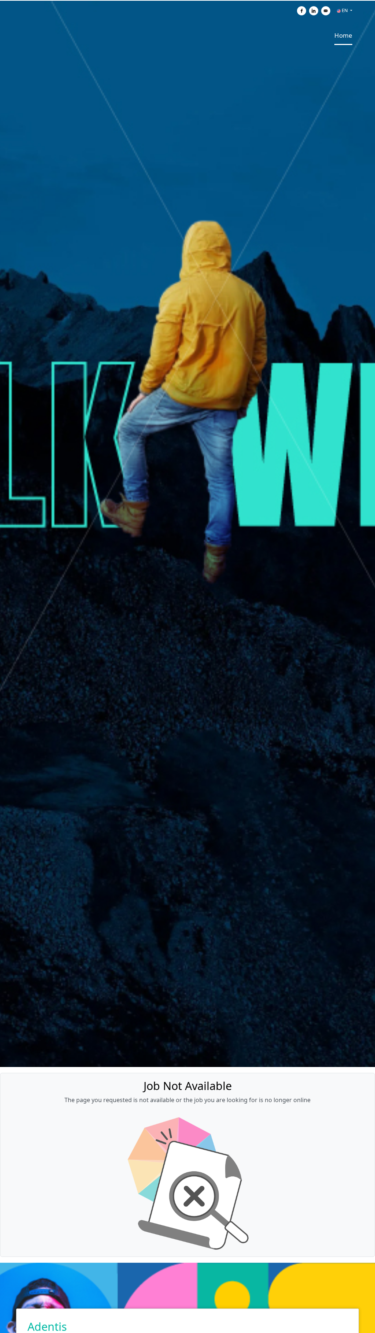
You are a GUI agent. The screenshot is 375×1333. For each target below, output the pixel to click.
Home (343, 35)
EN (345, 10)
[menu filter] (187, 0)
